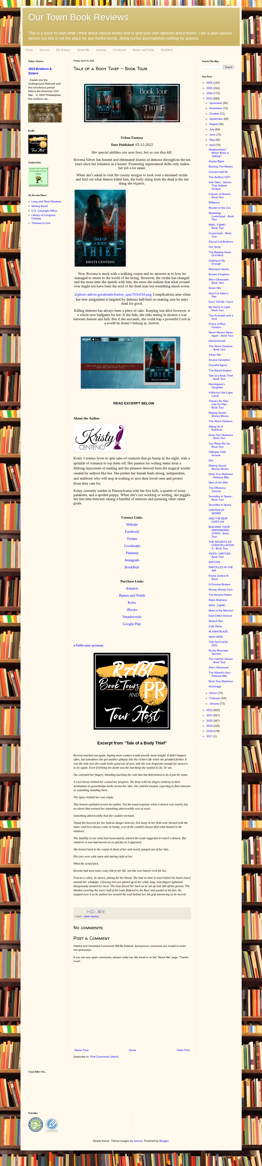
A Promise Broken (219, 584)
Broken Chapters (219, 274)
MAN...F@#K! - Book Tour (218, 226)
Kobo (132, 602)
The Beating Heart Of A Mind (220, 254)
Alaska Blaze (216, 161)
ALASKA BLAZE (218, 631)
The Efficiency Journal (217, 489)
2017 (209, 736)
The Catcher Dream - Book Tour (221, 660)
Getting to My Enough (217, 262)
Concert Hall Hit (218, 171)
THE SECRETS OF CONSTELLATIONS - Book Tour (221, 545)
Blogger (164, 1140)
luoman (138, 1140)
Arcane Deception (219, 359)
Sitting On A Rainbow (216, 428)
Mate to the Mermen (221, 610)
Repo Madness (218, 599)
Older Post (183, 1050)
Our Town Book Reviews (78, 17)
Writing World (39, 206)
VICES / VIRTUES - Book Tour (220, 555)
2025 (209, 88)
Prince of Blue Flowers (217, 325)
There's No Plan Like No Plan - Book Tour (219, 404)
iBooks (132, 610)
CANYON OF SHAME (217, 511)
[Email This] (89, 911)
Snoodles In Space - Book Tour (221, 498)
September (216, 118)
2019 (209, 725)
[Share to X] (96, 911)
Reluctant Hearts (219, 269)
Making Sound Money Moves (219, 414)
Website (132, 524)
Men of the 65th (218, 482)
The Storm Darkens (220, 421)
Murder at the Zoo (220, 207)
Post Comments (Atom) (104, 1056)
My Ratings (63, 50)
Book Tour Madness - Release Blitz (221, 475)
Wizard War (216, 621)
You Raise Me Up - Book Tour (220, 445)
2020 (209, 720)
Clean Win (215, 287)
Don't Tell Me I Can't (221, 301)
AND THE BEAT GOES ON (218, 520)
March (213, 692)
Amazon (101, 50)
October (214, 113)
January (214, 703)
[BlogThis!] (92, 911)
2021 (209, 715)
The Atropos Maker (220, 594)
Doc (211, 460)
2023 (209, 98)
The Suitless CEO (219, 177)
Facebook (132, 532)
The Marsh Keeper (220, 370)
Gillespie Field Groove (217, 453)
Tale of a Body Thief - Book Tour (221, 377)
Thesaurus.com (40, 223)
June (212, 134)
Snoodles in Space (220, 504)
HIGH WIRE (216, 636)
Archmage (215, 686)
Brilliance (214, 202)
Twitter (132, 539)
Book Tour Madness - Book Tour (221, 436)
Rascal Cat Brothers (221, 241)
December (216, 103)
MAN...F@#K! (217, 605)
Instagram (132, 560)
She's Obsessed (218, 667)
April (212, 144)
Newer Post (81, 1050)
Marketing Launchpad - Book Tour (221, 216)
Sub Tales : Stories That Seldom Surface (220, 185)
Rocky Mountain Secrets (218, 652)
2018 (209, 731)
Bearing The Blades (221, 166)
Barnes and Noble (143, 50)
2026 (209, 82)
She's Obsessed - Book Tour (219, 281)
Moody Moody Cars (220, 589)
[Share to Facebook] (99, 911)
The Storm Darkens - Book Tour (220, 348)
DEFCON (214, 562)
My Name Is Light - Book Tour (220, 308)
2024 (209, 93)
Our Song (214, 246)
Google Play (132, 624)
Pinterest (132, 553)
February (215, 698)
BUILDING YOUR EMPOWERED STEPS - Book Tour (219, 531)
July (212, 129)
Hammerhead (217, 340)
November (216, 108)
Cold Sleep (215, 626)
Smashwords (132, 617)
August (214, 124)
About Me (83, 50)
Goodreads (119, 50)
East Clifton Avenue (220, 615)
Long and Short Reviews (46, 201)
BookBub (167, 50)
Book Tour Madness (221, 681)
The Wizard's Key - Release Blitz (220, 674)
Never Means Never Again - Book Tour (221, 334)
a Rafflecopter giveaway (88, 645)
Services (45, 50)
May (212, 139)
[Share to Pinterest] (103, 911)
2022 (209, 710)
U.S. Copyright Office (44, 210)
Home (29, 50)
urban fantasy (91, 916)
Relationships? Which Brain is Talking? (219, 153)
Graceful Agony (218, 365)
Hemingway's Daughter (217, 386)
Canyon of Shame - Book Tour (220, 195)
